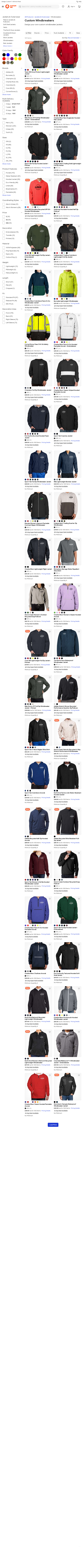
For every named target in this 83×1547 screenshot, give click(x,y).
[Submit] (20, 7)
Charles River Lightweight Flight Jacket (38, 569)
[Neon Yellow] (67, 342)
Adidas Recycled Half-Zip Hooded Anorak (36, 839)
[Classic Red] (28, 253)
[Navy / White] (30, 299)
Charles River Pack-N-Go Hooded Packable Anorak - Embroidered (65, 345)
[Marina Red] (28, 207)
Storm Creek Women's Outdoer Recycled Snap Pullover (36, 616)
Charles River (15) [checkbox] (12, 82)
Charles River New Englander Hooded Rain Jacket (67, 119)
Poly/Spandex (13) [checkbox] (12, 251)
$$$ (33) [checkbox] (9, 223)
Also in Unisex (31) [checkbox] (12, 204)
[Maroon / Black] (67, 115)
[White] (30, 70)
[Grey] (59, 115)
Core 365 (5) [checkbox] (10, 88)
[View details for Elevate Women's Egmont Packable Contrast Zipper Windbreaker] (38, 505)
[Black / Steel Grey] (37, 521)
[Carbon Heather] (28, 1015)
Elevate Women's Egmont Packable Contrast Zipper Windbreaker (37, 524)
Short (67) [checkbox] (9, 282)
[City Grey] (54, 1058)
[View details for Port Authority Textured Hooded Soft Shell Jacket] (67, 956)
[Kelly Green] (54, 612)
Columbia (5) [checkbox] (10, 85)
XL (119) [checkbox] (8, 157)
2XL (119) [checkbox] (9, 161)
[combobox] (38, 7)
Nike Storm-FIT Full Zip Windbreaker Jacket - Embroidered (37, 119)
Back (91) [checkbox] (9, 316)
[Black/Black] (54, 836)
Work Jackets (8, 38)
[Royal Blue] (54, 70)
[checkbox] (14, 104)
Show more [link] (6, 94)
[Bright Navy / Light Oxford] (37, 434)
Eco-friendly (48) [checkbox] (12, 182)
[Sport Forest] (33, 70)
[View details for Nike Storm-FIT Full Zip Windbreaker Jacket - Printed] (38, 688)
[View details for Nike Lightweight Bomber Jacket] (67, 464)
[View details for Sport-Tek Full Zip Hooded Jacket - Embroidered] (67, 910)
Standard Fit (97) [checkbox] (12, 297)
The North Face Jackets (11, 30)
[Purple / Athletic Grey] (59, 207)
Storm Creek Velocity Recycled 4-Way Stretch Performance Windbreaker (67, 750)
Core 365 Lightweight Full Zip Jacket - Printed (38, 661)
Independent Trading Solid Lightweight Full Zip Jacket (67, 164)
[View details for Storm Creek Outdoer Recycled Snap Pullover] (67, 864)
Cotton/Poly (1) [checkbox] (11, 257)
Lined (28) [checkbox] (9, 186)
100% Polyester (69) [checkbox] (13, 247)
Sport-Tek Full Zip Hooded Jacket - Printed (37, 164)
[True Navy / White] (28, 790)
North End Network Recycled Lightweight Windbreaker (35, 1018)
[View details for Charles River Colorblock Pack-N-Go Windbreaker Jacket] (38, 283)
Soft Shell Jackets (9, 24)
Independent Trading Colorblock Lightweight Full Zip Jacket (65, 256)
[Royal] (54, 299)
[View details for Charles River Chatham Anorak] (38, 956)
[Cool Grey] (57, 479)
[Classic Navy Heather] (25, 1015)
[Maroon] (37, 161)
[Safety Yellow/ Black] (25, 342)
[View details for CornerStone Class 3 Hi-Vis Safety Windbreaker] (38, 326)
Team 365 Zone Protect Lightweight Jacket (37, 73)
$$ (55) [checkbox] (8, 220)
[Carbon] (67, 207)
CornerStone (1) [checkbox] (11, 91)
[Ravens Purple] (64, 70)
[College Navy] (25, 115)
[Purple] (64, 342)
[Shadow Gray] (59, 747)
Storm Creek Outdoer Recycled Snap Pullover (67, 883)
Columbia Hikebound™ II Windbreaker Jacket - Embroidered (67, 1062)
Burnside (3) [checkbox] (10, 75)
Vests (5, 27)
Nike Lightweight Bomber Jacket (65, 482)
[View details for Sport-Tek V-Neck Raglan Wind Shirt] (38, 732)
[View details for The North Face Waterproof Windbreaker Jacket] (67, 643)
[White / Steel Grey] (30, 521)
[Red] (54, 115)
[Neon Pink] (59, 612)
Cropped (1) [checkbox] (10, 288)
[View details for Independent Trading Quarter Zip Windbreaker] (67, 505)
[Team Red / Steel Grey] (28, 521)
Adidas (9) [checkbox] (9, 72)
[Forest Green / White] (30, 880)
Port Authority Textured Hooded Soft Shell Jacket (67, 974)
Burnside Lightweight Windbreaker (66, 301)
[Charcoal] (62, 567)
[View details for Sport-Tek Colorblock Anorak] (38, 775)
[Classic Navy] (54, 161)
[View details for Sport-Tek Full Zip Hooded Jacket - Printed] (38, 146)
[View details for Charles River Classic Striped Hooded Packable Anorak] (67, 372)
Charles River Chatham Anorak (35, 973)
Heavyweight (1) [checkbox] (12, 273)
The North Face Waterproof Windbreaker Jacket (63, 661)
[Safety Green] (62, 70)
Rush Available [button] (59, 33)
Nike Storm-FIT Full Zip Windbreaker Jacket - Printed (37, 707)
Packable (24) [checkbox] (11, 192)
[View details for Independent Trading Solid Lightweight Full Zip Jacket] (67, 146)
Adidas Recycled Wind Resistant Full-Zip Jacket (66, 839)
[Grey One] (54, 704)
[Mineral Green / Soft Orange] (54, 971)
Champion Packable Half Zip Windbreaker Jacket (63, 73)
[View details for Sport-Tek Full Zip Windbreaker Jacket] (38, 464)
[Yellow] (37, 1102)
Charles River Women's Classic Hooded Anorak (67, 616)
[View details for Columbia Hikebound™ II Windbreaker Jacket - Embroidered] (67, 1043)
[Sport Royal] (25, 70)
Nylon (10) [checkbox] (9, 254)
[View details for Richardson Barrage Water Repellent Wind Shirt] (67, 551)
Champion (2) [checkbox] (11, 78)
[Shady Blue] (54, 658)
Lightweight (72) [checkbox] (12, 266)
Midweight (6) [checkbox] (11, 269)
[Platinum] (37, 207)
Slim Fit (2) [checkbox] (9, 304)
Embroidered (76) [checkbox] (12, 232)
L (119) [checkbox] (8, 154)
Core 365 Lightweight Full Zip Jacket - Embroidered (38, 256)
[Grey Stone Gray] (62, 880)
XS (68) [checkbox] (8, 145)
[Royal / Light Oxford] (30, 434)
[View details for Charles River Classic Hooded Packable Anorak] (38, 1086)
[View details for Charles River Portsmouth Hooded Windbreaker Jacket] (67, 1000)
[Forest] (62, 342)
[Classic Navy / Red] (54, 521)
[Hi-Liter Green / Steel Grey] (33, 521)
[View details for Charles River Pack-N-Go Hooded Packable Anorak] (38, 910)
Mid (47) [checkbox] (9, 285)
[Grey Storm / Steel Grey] (35, 521)
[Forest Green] (30, 161)
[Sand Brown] (30, 612)
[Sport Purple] (35, 70)
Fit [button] (70, 33)
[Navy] (54, 207)
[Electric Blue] (25, 207)
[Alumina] (30, 836)
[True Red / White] (25, 880)
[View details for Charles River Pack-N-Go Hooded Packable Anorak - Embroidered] (67, 326)
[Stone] (33, 115)
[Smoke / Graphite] (57, 521)
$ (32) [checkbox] (8, 216)
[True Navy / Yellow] (57, 115)
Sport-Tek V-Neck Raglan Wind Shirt (37, 749)
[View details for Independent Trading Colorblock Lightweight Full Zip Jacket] (67, 237)
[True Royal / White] (25, 790)
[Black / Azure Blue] (57, 1102)
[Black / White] (67, 388)
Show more (7, 46)
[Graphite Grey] (37, 479)
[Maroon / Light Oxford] (25, 434)
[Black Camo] (62, 521)
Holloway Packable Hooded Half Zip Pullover (66, 210)
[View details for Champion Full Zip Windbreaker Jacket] (38, 372)
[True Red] (28, 161)
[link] (10, 7)
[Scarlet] (57, 70)
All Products (29, 17)
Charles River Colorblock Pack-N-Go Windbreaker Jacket (37, 302)
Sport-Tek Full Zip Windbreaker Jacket (38, 482)
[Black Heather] (30, 1015)
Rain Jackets (7, 43)
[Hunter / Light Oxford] (35, 434)
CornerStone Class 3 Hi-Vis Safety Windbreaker (36, 345)
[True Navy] (33, 161)
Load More (53, 1125)
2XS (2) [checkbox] (8, 141)
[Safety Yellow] (37, 70)
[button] (49, 43)
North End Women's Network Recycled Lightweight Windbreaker (38, 1062)
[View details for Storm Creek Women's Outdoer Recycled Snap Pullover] (38, 597)
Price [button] (47, 33)
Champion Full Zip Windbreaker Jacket (38, 390)
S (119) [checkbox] (8, 148)
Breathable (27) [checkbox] (11, 189)
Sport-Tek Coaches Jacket (63, 436)
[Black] (30, 115)
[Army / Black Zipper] (64, 521)
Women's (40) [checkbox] (11, 126)
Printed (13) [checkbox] (10, 238)
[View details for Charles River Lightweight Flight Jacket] (38, 551)
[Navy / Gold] (62, 207)
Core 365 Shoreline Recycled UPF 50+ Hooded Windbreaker (37, 210)
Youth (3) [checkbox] (9, 132)
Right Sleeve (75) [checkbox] (12, 319)
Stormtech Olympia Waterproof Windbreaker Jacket (65, 1105)
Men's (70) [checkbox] (9, 123)
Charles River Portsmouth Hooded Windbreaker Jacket (66, 1018)
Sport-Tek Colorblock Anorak (35, 793)
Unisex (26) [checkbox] (10, 129)
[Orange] (67, 70)
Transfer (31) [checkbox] (10, 235)
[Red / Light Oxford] (28, 434)
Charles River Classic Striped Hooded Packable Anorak (67, 391)
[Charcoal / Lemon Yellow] (57, 971)
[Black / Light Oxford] (33, 434)
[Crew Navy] (25, 836)
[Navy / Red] (62, 388)
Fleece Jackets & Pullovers (9, 21)
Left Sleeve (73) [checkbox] (11, 323)
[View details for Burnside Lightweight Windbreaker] (67, 283)
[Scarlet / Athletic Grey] (64, 207)
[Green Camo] (62, 299)
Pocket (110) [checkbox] (10, 173)
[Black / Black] (54, 1102)
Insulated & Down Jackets (9, 34)
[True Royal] (25, 161)
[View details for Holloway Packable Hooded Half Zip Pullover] (67, 192)
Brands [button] (37, 33)
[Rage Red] (59, 658)
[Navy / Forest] (25, 299)
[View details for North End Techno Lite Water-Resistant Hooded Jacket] (67, 775)
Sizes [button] (78, 33)
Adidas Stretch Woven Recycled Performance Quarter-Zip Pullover (66, 707)
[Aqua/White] (64, 253)
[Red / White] (54, 388)
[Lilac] (57, 612)
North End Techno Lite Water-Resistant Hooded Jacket (67, 794)
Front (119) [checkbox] (9, 313)
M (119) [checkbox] (8, 151)
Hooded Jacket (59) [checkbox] (13, 179)
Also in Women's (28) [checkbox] (13, 207)
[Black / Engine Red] (59, 971)
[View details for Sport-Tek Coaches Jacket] (67, 418)
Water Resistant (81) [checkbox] (13, 176)
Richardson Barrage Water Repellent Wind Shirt (66, 570)
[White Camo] (59, 253)
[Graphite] (62, 161)
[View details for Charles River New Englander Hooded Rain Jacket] (67, 100)
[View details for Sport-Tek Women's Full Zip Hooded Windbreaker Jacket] (38, 864)
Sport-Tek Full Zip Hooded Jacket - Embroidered (66, 928)
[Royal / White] (57, 388)
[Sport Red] (28, 70)
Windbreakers (8, 40)
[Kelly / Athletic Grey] (57, 207)
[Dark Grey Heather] (57, 658)
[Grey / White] (28, 299)
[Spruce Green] (28, 612)
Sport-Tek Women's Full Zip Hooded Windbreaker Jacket (37, 883)
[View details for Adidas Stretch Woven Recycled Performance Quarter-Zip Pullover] (67, 688)
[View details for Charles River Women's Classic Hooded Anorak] (67, 597)
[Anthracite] (28, 115)
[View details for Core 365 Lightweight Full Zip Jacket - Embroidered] (38, 237)
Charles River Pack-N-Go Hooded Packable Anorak (36, 928)
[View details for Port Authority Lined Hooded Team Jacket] (38, 418)
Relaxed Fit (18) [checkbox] (11, 301)
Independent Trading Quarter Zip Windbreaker (65, 524)
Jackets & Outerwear (42, 17)
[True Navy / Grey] (64, 115)
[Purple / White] (33, 880)
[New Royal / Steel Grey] (25, 521)
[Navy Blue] (25, 612)
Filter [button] (29, 33)
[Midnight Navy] (54, 479)
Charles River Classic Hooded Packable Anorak (38, 1105)
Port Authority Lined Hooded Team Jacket (37, 437)
